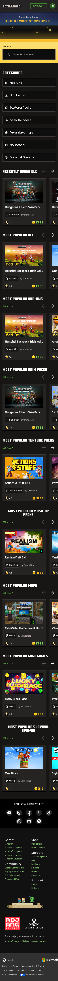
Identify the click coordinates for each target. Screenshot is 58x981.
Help (33, 860)
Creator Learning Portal (15, 867)
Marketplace (36, 844)
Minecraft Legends (13, 855)
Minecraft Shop (38, 847)
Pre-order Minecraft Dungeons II (27, 20)
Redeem (35, 888)
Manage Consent (38, 941)
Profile (34, 884)
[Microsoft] (50, 960)
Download (35, 871)
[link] (9, 813)
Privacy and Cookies (10, 966)
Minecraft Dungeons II (14, 847)
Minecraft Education (13, 858)
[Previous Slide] (44, 171)
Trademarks (21, 970)
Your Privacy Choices (35, 975)
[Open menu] (53, 6)
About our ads (35, 970)
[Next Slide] (52, 171)
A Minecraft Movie (13, 879)
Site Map (35, 867)
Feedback (35, 864)
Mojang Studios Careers (15, 871)
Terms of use (7, 970)
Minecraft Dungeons (13, 851)
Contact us (36, 875)
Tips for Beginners (39, 856)
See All (7, 306)
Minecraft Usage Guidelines (17, 941)
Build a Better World (13, 875)
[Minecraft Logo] (12, 6)
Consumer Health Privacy (33, 966)
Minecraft (9, 844)
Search (6, 46)
